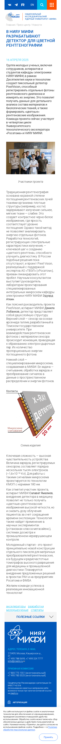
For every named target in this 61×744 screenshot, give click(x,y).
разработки (36, 606)
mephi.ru (14, 693)
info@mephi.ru (17, 661)
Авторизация (20, 702)
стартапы (37, 610)
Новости (37, 25)
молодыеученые (17, 610)
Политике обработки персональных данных (30, 728)
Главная (10, 25)
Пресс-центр (23, 25)
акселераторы (16, 606)
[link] (31, 617)
